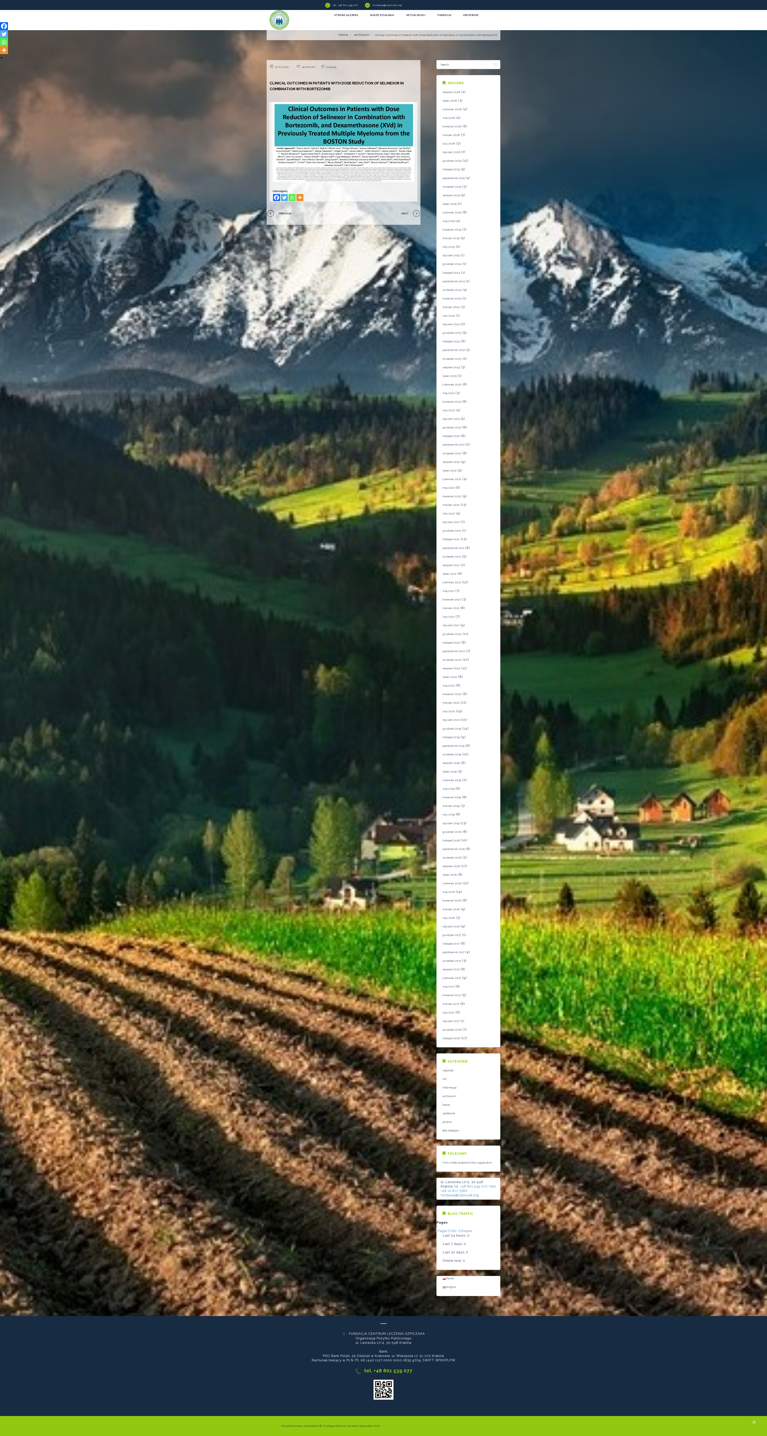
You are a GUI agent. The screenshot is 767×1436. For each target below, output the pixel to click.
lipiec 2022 (450, 470)
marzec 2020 (451, 702)
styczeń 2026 (451, 152)
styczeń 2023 (451, 418)
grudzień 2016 (452, 1029)
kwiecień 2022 (452, 496)
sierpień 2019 (451, 763)
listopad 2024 (451, 272)
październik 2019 (454, 745)
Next (404, 213)
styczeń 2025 (451, 255)
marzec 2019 (451, 805)
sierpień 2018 (451, 866)
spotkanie (449, 1113)
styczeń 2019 (451, 823)
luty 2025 (449, 246)
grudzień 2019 (452, 728)
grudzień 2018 (452, 831)
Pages (442, 1231)
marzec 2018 (451, 909)
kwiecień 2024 (452, 298)
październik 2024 (454, 281)
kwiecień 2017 (452, 995)
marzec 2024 (451, 307)
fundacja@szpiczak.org (387, 5)
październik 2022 (454, 444)
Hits (454, 1231)
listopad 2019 (451, 737)
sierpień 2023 (451, 367)
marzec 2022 (451, 504)
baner (446, 1104)
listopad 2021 (451, 539)
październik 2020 (454, 651)
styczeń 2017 (451, 1021)
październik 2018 (454, 849)
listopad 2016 (451, 1038)
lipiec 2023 (450, 375)
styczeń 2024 (451, 324)
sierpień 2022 (451, 462)
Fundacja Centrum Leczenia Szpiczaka (348, 1425)
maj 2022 (449, 487)
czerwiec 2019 (452, 780)
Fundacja (331, 67)
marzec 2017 (451, 1003)
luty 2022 (449, 513)
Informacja (449, 1087)
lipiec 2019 (450, 771)
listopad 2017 (451, 943)
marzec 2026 (451, 135)
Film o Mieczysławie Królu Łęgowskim (467, 1162)
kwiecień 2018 (452, 900)
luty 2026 (449, 143)
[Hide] (1, 57)
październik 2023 (454, 350)
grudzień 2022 (452, 427)
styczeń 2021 (451, 625)
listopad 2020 (451, 642)
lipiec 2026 (450, 100)
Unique (466, 1231)
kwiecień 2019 (452, 797)
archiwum (361, 35)
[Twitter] (284, 197)
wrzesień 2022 (452, 453)
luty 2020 (449, 711)
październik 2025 (454, 178)
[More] (299, 197)
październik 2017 (453, 952)
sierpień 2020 (451, 668)
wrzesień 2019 (452, 754)
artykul (447, 1121)
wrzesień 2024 (452, 289)
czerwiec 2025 (452, 212)
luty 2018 (449, 917)
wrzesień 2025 (452, 186)
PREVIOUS (285, 213)
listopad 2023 (451, 341)
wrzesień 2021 (452, 556)
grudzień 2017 (452, 935)
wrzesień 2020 (452, 659)
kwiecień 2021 (452, 599)
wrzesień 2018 (452, 857)
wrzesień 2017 (452, 960)
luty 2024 (449, 315)
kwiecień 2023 (452, 401)
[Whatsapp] (292, 197)
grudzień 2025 (452, 160)
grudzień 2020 (452, 634)
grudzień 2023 (452, 332)
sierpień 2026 (451, 92)
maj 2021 (448, 590)
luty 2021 (449, 616)
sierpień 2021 (451, 565)
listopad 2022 (451, 436)
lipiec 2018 (450, 874)
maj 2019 (449, 788)
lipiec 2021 (450, 573)
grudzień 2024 (452, 263)
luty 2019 (449, 814)
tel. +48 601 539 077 (345, 5)
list (444, 1078)
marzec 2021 (451, 608)
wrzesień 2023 (452, 358)
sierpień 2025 (451, 195)
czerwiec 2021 (452, 582)
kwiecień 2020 (452, 694)
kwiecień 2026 (452, 126)
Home (343, 35)
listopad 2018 (451, 840)
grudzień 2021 (452, 530)
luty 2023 (449, 410)
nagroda (448, 1070)
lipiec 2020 (450, 676)
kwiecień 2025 (452, 229)
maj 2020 (449, 685)
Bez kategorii (451, 1130)
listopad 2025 (451, 169)
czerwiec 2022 (452, 479)
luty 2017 (449, 1012)
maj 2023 (449, 393)
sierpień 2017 (451, 969)
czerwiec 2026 (452, 109)
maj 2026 (449, 117)
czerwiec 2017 (452, 977)
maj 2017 (448, 986)
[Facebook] (276, 197)
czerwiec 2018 (452, 883)
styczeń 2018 (451, 926)
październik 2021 (453, 548)
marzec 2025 (451, 238)
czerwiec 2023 (452, 384)
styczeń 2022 (451, 522)
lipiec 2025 (450, 203)
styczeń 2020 (451, 719)
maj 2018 (449, 891)
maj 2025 (449, 221)
